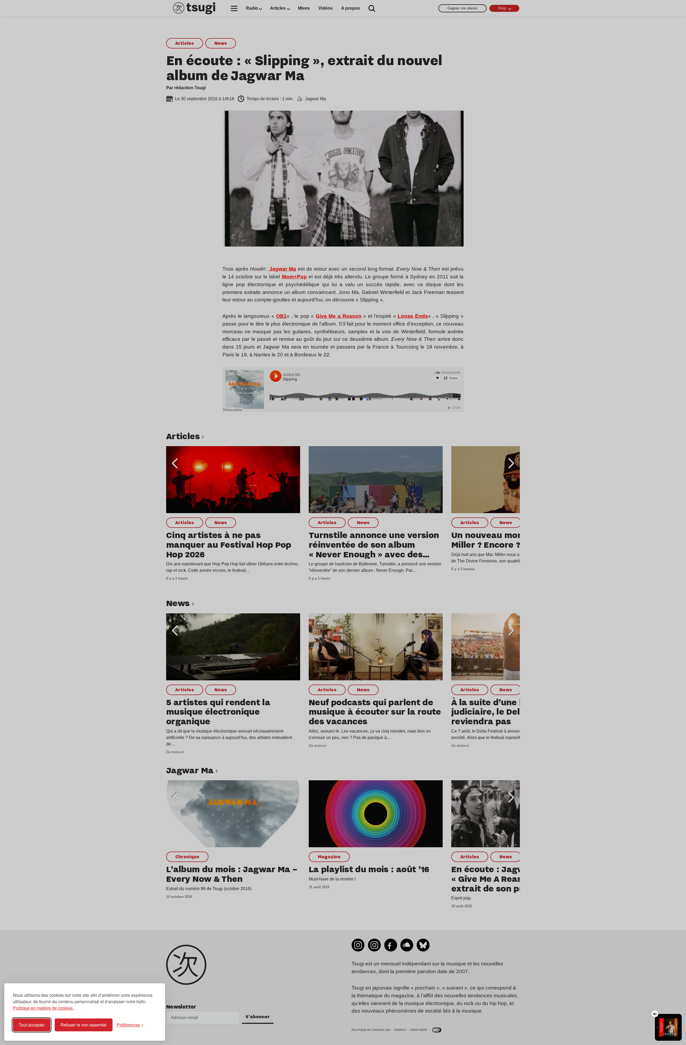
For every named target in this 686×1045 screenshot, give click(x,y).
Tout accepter (31, 1025)
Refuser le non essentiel (84, 1025)
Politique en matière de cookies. (43, 1008)
